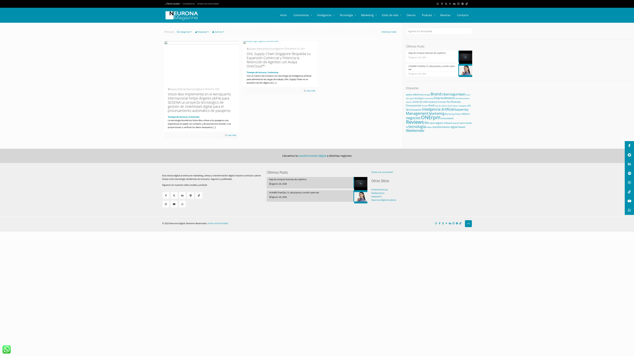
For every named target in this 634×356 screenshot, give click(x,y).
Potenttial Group (379, 189)
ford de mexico (440, 105)
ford (431, 105)
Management (417, 113)
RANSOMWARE (447, 118)
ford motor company (457, 105)
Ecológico (419, 98)
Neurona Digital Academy (383, 199)
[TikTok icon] (466, 3)
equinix (409, 102)
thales (429, 127)
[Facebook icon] (442, 3)
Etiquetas (202, 31)
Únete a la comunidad (208, 3)
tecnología (417, 126)
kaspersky (461, 109)
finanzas (456, 101)
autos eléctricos (415, 94)
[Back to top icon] (468, 223)
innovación (415, 109)
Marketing (436, 113)
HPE (469, 105)
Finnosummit (413, 105)
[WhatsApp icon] (438, 3)
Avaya (427, 94)
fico (449, 101)
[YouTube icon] (450, 3)
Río (426, 122)
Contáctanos (188, 3)
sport (462, 122)
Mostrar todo (389, 31)
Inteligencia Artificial (438, 109)
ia (407, 109)
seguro (439, 122)
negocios (413, 117)
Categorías (184, 31)
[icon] (462, 3)
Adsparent (376, 196)
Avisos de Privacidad (218, 223)
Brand (436, 94)
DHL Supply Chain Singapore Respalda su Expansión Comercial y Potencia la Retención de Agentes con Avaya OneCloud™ (279, 59)
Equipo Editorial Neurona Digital (186, 89)
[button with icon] (166, 195)
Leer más (231, 135)
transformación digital (445, 127)
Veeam (461, 127)
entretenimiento (463, 98)
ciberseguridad (453, 94)
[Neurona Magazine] (181, 15)
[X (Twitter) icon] (446, 3)
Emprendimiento (444, 98)
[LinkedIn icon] (454, 3)
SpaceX (456, 123)
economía (429, 98)
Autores (218, 31)
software (447, 122)
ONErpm (430, 117)
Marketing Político (453, 114)
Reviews (415, 122)
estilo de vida (420, 101)
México (466, 113)
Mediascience (378, 193)
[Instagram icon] (458, 3)
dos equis (410, 98)
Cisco (467, 94)
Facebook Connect (437, 101)
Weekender (415, 130)
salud (432, 122)
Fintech (425, 106)
